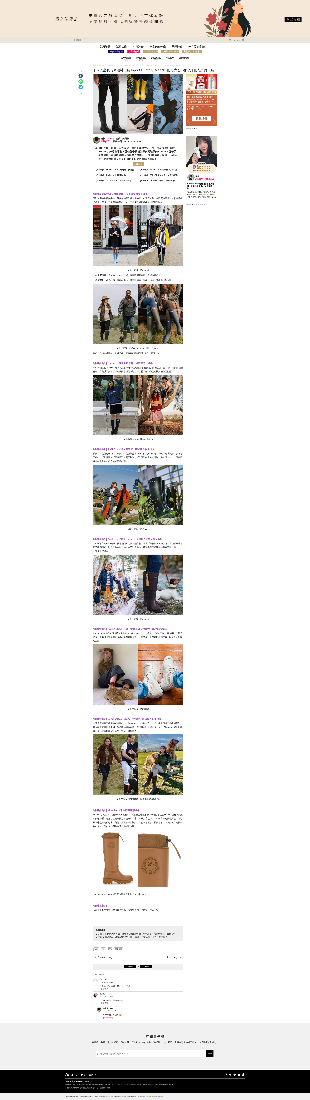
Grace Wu (104, 980)
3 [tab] (190, 128)
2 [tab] (189, 128)
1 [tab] (187, 128)
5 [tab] (194, 128)
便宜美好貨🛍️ (196, 46)
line (234, 1074)
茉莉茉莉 (103, 994)
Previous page (105, 957)
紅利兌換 (79, 1081)
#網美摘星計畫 (116, 51)
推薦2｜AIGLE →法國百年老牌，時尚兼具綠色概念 (162, 170)
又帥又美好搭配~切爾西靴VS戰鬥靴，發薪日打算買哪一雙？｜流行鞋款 (133, 937)
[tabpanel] (201, 173)
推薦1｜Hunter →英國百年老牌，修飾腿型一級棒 (118, 170)
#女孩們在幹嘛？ (170, 51)
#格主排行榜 (133, 51)
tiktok (243, 1074)
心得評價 (138, 46)
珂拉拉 (198, 187)
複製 (80, 93)
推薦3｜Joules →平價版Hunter (113, 175)
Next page (173, 957)
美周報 (77, 39)
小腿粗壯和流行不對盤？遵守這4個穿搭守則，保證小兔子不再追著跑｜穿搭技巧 (30, 59)
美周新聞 (105, 46)
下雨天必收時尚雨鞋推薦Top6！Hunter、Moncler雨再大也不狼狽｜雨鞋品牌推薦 (150, 65)
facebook (226, 1074)
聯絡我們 (88, 1081)
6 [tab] (196, 128)
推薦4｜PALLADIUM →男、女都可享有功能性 (162, 175)
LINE (80, 81)
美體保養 (201, 174)
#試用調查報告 (150, 51)
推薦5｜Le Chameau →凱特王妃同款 (115, 181)
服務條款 (160, 1096)
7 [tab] (198, 213)
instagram (230, 1074)
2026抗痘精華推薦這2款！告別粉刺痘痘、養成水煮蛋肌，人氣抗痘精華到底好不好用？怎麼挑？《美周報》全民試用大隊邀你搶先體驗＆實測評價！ (190, 99)
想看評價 (191, 118)
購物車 (242, 39)
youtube (239, 1074)
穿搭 (5, 57)
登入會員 (146, 967)
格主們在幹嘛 (158, 46)
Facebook (80, 76)
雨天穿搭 (15, 57)
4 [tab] (192, 128)
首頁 (94, 65)
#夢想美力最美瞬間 (191, 51)
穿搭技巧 (105, 141)
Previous (188, 121)
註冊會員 (130, 967)
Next (214, 121)
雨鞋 (9, 57)
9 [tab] (202, 213)
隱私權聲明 (70, 1081)
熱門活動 (177, 46)
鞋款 (1, 57)
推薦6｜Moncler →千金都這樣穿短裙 (159, 181)
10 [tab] (204, 213)
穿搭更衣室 (112, 65)
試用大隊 (121, 46)
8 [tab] (200, 213)
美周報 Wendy (108, 1008)
